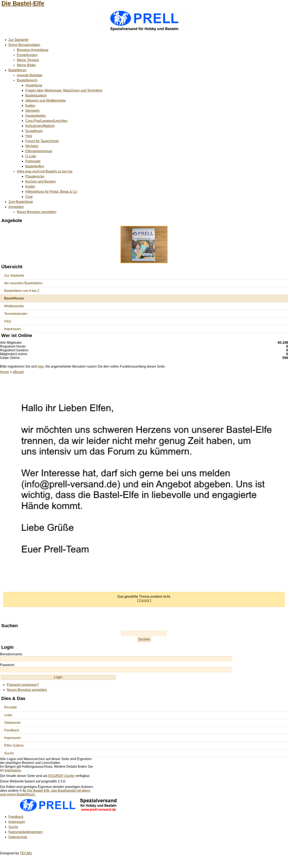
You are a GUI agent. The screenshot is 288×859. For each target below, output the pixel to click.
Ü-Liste (30, 156)
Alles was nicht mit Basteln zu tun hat (44, 171)
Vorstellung (33, 85)
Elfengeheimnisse (38, 151)
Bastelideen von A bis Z (21, 291)
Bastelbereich (27, 80)
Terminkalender (15, 314)
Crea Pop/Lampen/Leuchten (46, 121)
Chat (28, 196)
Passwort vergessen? (23, 684)
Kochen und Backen (40, 181)
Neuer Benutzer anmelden (36, 212)
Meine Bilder (26, 65)
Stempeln (32, 110)
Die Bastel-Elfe (22, 3)
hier (41, 366)
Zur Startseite (18, 40)
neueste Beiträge (29, 75)
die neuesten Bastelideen (23, 283)
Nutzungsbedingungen (25, 832)
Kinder (30, 186)
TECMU (26, 853)
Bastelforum (17, 70)
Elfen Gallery (14, 745)
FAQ (7, 321)
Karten (30, 105)
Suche (9, 753)
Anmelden (16, 207)
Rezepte (10, 707)
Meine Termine (28, 60)
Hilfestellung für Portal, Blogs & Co (51, 191)
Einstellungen (27, 55)
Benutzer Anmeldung (32, 50)
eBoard (18, 372)
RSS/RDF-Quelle (61, 776)
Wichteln (31, 146)
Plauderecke (34, 176)
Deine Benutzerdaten (24, 45)
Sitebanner (12, 722)
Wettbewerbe (14, 306)
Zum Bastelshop (20, 202)
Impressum (12, 329)
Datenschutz (17, 837)
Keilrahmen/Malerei (40, 126)
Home (4, 372)
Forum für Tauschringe (42, 141)
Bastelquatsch (36, 95)
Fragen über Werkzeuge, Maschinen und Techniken (63, 90)
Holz (28, 136)
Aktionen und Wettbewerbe (45, 100)
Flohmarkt (32, 161)
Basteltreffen (34, 166)
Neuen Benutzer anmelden (27, 690)
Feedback (11, 730)
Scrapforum (34, 131)
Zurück (144, 600)
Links (8, 715)
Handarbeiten (35, 115)
